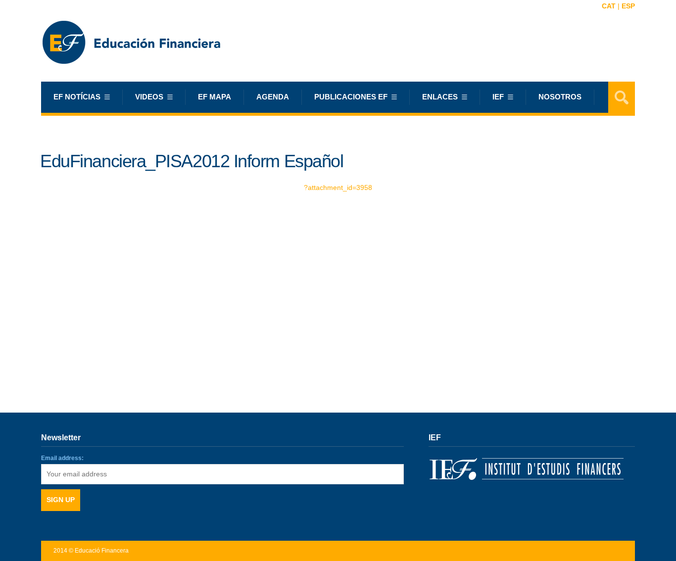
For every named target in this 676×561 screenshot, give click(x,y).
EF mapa (214, 97)
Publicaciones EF (350, 97)
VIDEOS (149, 97)
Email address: (62, 458)
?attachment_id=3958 (338, 187)
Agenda (272, 97)
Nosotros (559, 97)
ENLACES (440, 97)
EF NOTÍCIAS (76, 97)
